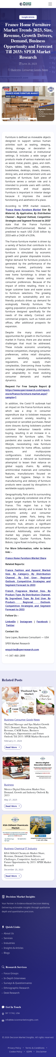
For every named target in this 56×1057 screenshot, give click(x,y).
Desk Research (11, 992)
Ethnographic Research (15, 988)
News (45, 69)
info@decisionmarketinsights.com (21, 1019)
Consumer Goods (31, 69)
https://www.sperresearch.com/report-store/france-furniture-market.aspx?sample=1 (27, 393)
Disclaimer (41, 1051)
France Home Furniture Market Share (25, 558)
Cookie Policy (15, 1051)
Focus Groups (10, 973)
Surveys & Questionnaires (17, 983)
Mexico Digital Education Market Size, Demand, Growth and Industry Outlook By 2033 (26, 792)
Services (7, 938)
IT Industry (31, 848)
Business (16, 69)
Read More (11, 747)
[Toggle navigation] (50, 4)
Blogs (6, 952)
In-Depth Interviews (14, 978)
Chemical (19, 848)
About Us (8, 933)
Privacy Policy (14, 1047)
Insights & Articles (12, 948)
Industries (8, 943)
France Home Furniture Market (23, 209)
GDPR (29, 1051)
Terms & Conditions (35, 1047)
